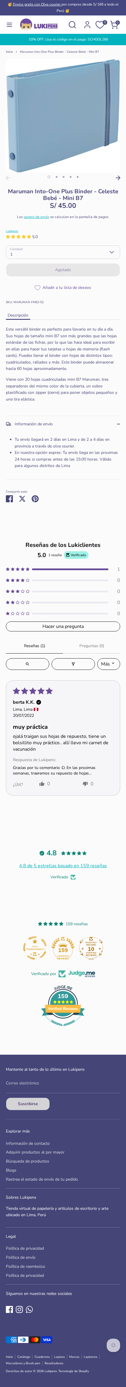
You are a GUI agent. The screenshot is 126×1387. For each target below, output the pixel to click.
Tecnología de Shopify (73, 1371)
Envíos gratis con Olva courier (37, 4)
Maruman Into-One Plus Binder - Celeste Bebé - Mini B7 (59, 52)
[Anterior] (7, 177)
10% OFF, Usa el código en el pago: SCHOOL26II (63, 39)
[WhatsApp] (29, 1309)
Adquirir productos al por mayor (35, 1152)
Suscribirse (28, 1104)
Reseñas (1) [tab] (34, 646)
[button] (19, 237)
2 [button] (56, 177)
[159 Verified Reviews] (63, 1029)
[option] (63, 39)
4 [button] (70, 177)
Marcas (74, 1357)
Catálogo (23, 1357)
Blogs (11, 1170)
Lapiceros (90, 1357)
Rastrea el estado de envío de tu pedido (42, 1179)
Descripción (18, 315)
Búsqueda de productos (27, 1161)
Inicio (9, 52)
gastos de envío (36, 217)
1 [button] (48, 176)
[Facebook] (9, 1309)
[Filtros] (73, 664)
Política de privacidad (25, 1248)
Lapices (59, 1357)
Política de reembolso (25, 1266)
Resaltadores (54, 1363)
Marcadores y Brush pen (23, 1363)
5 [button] (78, 177)
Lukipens (12, 231)
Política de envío (20, 1257)
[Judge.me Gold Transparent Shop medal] (35, 948)
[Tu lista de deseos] (100, 25)
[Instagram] (19, 1309)
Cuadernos (42, 1357)
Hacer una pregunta (63, 626)
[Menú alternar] (9, 25)
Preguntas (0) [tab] (91, 646)
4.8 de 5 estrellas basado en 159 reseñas (63, 866)
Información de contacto (28, 1143)
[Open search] (27, 664)
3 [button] (63, 177)
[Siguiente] (118, 177)
